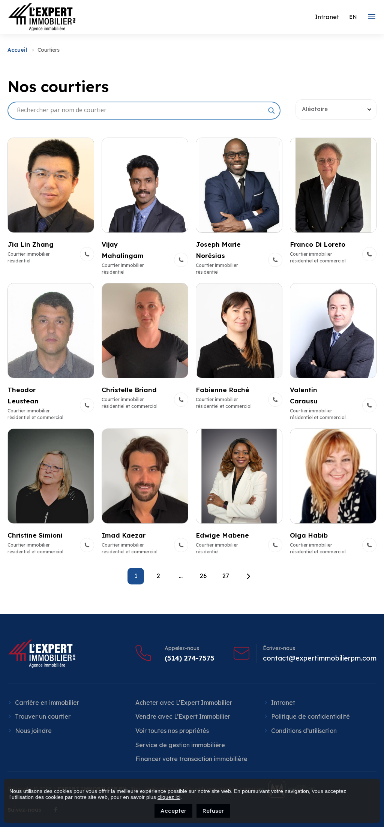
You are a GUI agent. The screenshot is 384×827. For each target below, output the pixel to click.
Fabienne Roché (222, 390)
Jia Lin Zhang (31, 244)
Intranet (283, 702)
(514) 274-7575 (189, 658)
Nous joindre (33, 730)
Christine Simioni (35, 535)
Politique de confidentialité (310, 716)
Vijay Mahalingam (123, 249)
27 (225, 576)
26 (203, 576)
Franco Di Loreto (317, 244)
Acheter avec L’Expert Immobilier (183, 702)
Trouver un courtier (42, 716)
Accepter (173, 810)
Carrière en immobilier (47, 702)
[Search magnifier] (271, 110)
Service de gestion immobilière (180, 745)
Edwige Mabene (222, 535)
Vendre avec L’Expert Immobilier (182, 716)
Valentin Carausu (304, 395)
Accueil (17, 49)
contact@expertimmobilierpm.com (319, 658)
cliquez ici (169, 797)
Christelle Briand (129, 390)
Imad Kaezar (124, 535)
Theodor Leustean (23, 395)
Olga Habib (309, 535)
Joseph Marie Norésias (218, 249)
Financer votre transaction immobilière (191, 759)
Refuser (213, 810)
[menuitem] (353, 17)
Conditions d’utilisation (304, 730)
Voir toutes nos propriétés (172, 730)
